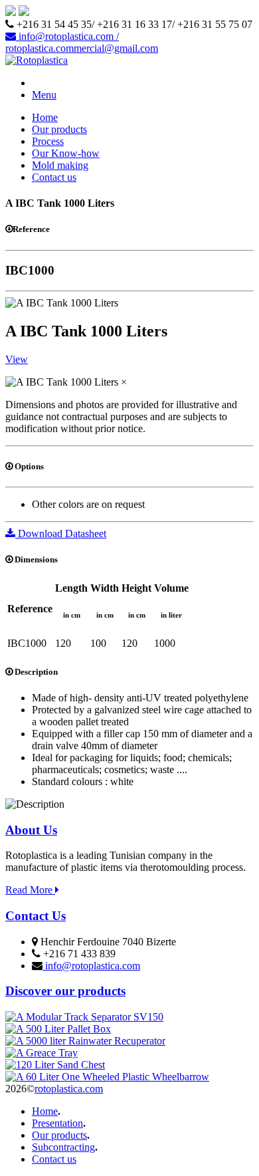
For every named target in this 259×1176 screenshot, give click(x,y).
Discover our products (65, 991)
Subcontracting (63, 1147)
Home (45, 117)
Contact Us (35, 916)
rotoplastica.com (69, 1088)
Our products (59, 129)
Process (48, 141)
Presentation (57, 1123)
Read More (30, 889)
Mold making (60, 165)
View (16, 359)
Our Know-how (66, 153)
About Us (31, 830)
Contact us (54, 177)
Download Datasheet (60, 533)
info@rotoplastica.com (91, 965)
